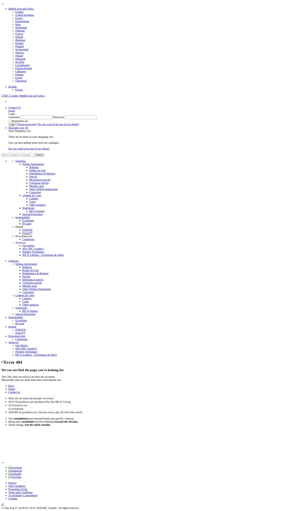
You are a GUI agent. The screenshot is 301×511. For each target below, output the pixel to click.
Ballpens (34, 167)
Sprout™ (27, 233)
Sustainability (22, 217)
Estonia (19, 74)
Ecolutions (28, 220)
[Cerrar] (2, 462)
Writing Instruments (33, 164)
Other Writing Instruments (43, 189)
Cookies (12, 498)
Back (11, 385)
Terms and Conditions (20, 492)
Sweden (19, 62)
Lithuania (20, 71)
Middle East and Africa (21, 8)
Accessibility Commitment (22, 495)
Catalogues (28, 239)
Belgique (20, 40)
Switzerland (21, 49)
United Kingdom (24, 15)
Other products (37, 204)
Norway (19, 52)
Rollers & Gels (37, 170)
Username (14, 117)
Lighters (33, 198)
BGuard (26, 223)
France (19, 18)
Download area (16, 336)
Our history (28, 245)
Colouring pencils (39, 182)
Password (58, 117)
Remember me (20, 121)
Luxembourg (22, 65)
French (19, 89)
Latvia (18, 77)
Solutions (20, 161)
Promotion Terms (17, 489)
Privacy (12, 482)
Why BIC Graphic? (33, 248)
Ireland (19, 36)
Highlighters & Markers (42, 173)
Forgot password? (27, 124)
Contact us (14, 392)
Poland (19, 55)
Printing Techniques (33, 251)
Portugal (20, 30)
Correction (35, 192)
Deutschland (22, 21)
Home (11, 388)
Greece (19, 33)
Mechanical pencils (39, 179)
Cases (32, 201)
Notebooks (28, 208)
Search (39, 155)
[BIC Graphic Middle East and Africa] (23, 95)
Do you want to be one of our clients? (58, 124)
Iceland (19, 43)
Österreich (21, 80)
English (12, 86)
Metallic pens (36, 186)
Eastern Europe (23, 68)
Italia (18, 24)
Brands (12, 326)
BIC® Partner (37, 211)
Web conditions (16, 486)
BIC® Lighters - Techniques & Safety (43, 254)
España (19, 11)
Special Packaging (32, 214)
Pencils (33, 176)
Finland (19, 46)
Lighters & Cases (31, 195)
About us (20, 242)
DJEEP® (27, 229)
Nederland (21, 27)
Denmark (20, 58)
